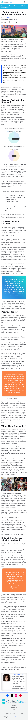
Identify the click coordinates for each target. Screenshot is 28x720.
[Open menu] (24, 2)
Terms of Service (14, 711)
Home (3, 5)
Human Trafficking (20, 717)
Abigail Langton (7, 17)
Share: (3, 22)
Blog (7, 5)
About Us (14, 705)
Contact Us (14, 707)
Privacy (14, 709)
